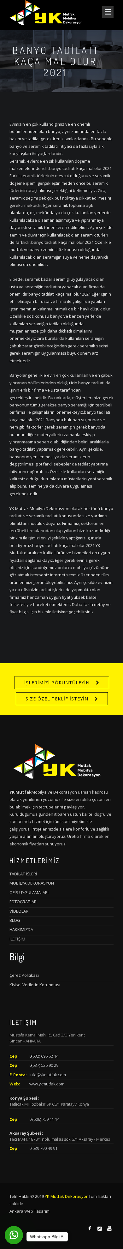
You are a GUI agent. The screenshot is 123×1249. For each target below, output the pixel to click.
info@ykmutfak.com (47, 1075)
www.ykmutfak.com (46, 1084)
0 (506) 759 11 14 (44, 1119)
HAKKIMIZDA (21, 929)
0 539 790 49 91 (43, 1148)
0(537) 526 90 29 (43, 1065)
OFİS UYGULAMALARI (29, 892)
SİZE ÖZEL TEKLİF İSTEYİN (57, 699)
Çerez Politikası (24, 975)
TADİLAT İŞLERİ (23, 874)
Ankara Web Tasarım (29, 1211)
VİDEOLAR (18, 911)
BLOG (14, 920)
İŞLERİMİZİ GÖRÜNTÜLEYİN (57, 683)
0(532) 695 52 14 (43, 1056)
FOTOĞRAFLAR (23, 901)
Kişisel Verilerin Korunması (34, 985)
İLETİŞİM (17, 939)
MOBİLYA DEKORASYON (31, 883)
